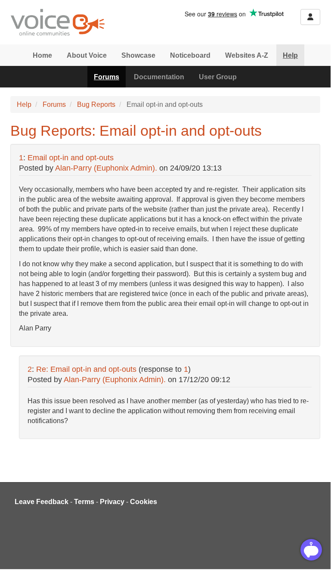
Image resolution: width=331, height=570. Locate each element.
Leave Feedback (41, 501)
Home (42, 55)
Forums (106, 77)
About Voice (87, 55)
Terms (84, 501)
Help (290, 55)
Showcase (138, 55)
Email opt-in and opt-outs (71, 157)
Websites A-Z (246, 55)
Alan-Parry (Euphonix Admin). (106, 168)
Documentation (159, 77)
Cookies (143, 501)
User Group (218, 77)
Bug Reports (96, 104)
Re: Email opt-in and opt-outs (86, 369)
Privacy (112, 501)
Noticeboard (190, 55)
